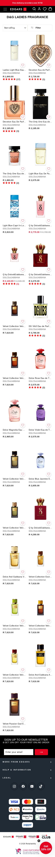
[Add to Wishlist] (22, 65)
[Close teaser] (38, 840)
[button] (9, 79)
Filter (38, 28)
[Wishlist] (45, 9)
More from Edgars (16, 762)
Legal (7, 778)
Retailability (31, 844)
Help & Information (17, 770)
